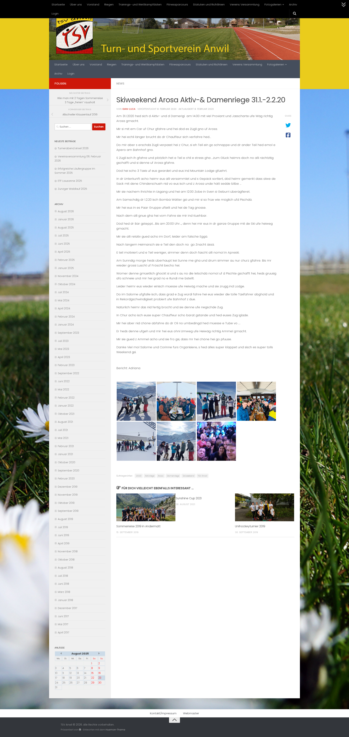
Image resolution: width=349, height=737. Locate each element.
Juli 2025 (63, 235)
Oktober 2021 (66, 414)
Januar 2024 (66, 324)
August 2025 (66, 227)
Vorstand (93, 4)
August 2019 (65, 519)
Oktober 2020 (66, 462)
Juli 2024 (63, 292)
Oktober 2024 (66, 284)
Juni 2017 (63, 616)
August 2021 (65, 422)
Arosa (160, 475)
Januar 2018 (65, 600)
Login (55, 13)
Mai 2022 (63, 389)
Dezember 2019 (67, 487)
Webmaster (191, 713)
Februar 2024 (66, 316)
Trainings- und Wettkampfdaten (140, 4)
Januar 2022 (66, 405)
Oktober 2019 (66, 503)
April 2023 (64, 357)
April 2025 (64, 252)
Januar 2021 (65, 454)
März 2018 (64, 592)
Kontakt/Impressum (163, 713)
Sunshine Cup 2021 (189, 498)
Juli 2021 (63, 430)
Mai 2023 (63, 349)
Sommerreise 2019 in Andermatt (138, 526)
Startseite (58, 4)
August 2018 (65, 567)
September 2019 (68, 511)
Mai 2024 (63, 300)
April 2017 (63, 632)
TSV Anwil (202, 475)
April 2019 (63, 543)
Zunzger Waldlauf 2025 (72, 189)
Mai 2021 (63, 438)
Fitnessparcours (177, 4)
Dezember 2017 (67, 608)
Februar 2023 (66, 365)
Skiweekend (188, 475)
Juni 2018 (63, 584)
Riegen (109, 4)
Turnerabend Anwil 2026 (73, 148)
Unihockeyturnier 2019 (250, 526)
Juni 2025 (64, 244)
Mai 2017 (63, 624)
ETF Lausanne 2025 (70, 181)
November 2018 (68, 551)
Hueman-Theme (115, 729)
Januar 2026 (66, 219)
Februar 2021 (66, 446)
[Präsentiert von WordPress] (80, 730)
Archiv (293, 4)
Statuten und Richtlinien (209, 4)
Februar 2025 (66, 260)
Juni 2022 (64, 381)
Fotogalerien (272, 4)
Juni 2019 (63, 535)
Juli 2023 (63, 341)
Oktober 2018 (66, 559)
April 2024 (64, 308)
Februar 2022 (66, 397)
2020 (138, 475)
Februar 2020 (66, 478)
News (120, 83)
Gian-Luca (128, 109)
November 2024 (68, 276)
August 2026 (66, 211)
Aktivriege (149, 475)
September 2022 (68, 373)
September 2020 (68, 470)
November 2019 (68, 495)
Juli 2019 (63, 527)
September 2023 (68, 333)
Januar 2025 (66, 268)
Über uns (76, 4)
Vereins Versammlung (244, 4)
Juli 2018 (63, 576)
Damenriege (173, 475)
